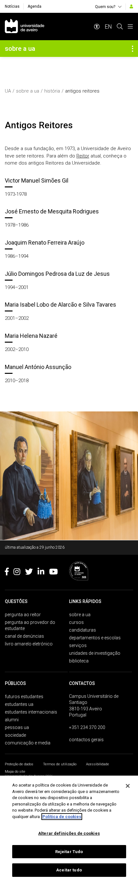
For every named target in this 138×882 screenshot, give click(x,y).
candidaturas (82, 630)
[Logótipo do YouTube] (53, 572)
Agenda (34, 6)
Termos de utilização (59, 764)
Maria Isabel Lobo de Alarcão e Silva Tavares (60, 304)
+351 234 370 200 (87, 727)
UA (8, 91)
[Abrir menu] (130, 26)
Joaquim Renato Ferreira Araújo (44, 242)
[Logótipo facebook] (7, 572)
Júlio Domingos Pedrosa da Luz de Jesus (57, 273)
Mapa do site (15, 772)
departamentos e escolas (95, 637)
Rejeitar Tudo (69, 851)
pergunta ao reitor (23, 614)
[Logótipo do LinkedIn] (41, 572)
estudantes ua (19, 704)
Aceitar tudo (69, 870)
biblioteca (79, 660)
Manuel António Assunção (38, 367)
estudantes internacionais (31, 712)
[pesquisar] (120, 26)
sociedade (15, 735)
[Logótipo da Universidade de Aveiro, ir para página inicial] (24, 26)
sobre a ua (27, 91)
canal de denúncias (24, 636)
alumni (12, 719)
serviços (78, 645)
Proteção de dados (19, 764)
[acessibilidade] (97, 26)
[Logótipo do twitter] (29, 572)
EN (108, 26)
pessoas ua (17, 727)
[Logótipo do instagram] (16, 572)
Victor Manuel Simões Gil (36, 180)
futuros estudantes (24, 696)
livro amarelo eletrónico (29, 643)
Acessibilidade (97, 764)
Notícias (12, 6)
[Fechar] (128, 786)
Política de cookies (61, 816)
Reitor (82, 156)
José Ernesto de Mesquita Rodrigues (52, 211)
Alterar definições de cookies (69, 833)
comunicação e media (27, 742)
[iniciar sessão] (131, 6)
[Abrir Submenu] (132, 48)
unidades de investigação (94, 653)
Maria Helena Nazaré (31, 335)
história (52, 91)
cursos (76, 622)
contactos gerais (86, 739)
